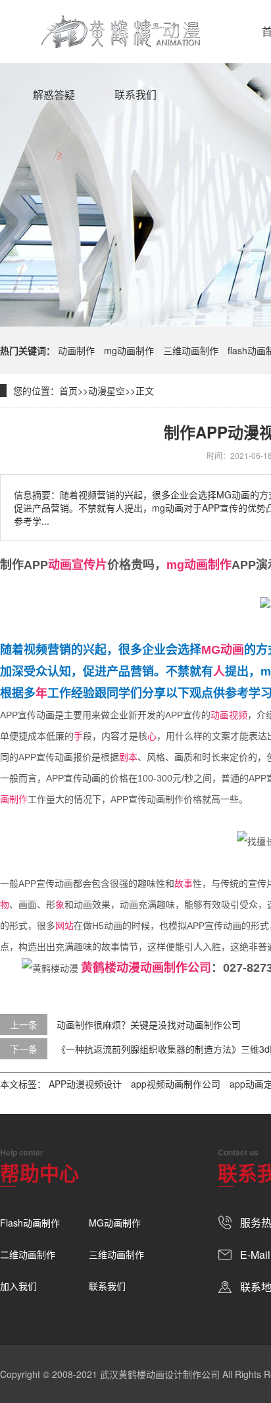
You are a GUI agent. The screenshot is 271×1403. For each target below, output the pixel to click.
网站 (64, 925)
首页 (68, 390)
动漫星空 (106, 390)
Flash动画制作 (30, 1222)
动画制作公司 (175, 967)
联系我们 (135, 94)
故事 (183, 883)
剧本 (128, 757)
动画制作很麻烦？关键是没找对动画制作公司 (149, 1024)
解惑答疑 (54, 94)
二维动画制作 (27, 1254)
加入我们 (18, 1285)
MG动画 (222, 649)
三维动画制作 (190, 350)
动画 (60, 564)
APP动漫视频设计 (85, 1083)
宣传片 (89, 564)
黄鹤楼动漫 (110, 967)
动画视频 (228, 715)
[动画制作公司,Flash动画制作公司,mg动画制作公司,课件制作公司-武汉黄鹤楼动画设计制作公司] (121, 31)
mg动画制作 (129, 350)
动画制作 (76, 350)
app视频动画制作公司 (175, 1083)
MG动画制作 (115, 1222)
